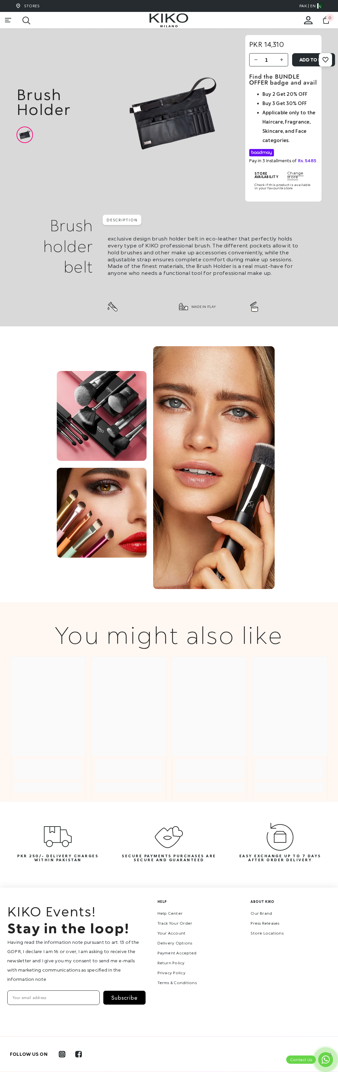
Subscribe (124, 998)
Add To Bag (313, 59)
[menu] (8, 20)
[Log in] (308, 20)
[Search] (26, 20)
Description (122, 220)
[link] (48, 773)
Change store (295, 175)
